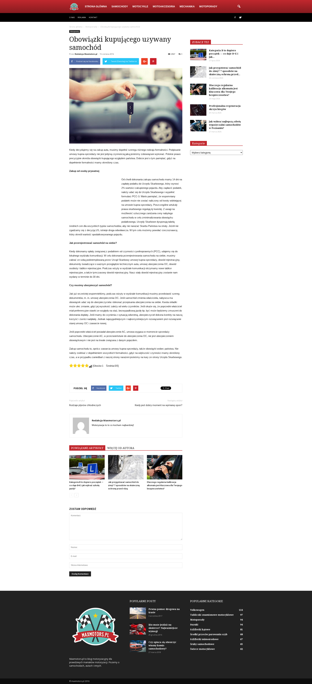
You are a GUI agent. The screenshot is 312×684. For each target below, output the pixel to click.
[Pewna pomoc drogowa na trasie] (138, 613)
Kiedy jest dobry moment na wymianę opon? (158, 405)
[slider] (79, 365)
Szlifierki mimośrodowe (204, 639)
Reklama (82, 17)
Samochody (119, 6)
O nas (72, 17)
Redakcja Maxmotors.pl (86, 54)
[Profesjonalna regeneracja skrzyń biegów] (198, 110)
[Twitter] (240, 17)
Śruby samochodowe (202, 644)
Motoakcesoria (164, 6)
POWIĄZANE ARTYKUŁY (87, 448)
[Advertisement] (93, 199)
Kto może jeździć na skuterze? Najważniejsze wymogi (163, 628)
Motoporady (208, 6)
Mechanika (187, 6)
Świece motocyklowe (202, 649)
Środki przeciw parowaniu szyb (208, 634)
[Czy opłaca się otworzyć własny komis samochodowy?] (138, 646)
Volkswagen (197, 610)
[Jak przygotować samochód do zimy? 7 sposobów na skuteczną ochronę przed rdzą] (125, 467)
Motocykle (140, 6)
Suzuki (194, 624)
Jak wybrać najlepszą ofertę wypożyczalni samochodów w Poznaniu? (225, 124)
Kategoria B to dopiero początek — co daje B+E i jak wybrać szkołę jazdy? (86, 485)
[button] (239, 6)
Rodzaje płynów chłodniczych (85, 405)
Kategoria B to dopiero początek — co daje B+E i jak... (223, 53)
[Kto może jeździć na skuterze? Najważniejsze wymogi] (138, 629)
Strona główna (96, 6)
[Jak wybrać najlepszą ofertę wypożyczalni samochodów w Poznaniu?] (198, 125)
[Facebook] (235, 17)
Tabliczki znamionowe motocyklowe (212, 615)
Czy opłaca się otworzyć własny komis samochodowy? (162, 645)
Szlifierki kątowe (200, 629)
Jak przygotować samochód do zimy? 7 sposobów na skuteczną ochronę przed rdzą (124, 485)
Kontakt (93, 17)
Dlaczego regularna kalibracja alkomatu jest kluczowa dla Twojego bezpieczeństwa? (164, 485)
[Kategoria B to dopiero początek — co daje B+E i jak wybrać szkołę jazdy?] (87, 467)
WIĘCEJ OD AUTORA (120, 448)
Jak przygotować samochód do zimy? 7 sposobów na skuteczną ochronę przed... (225, 71)
